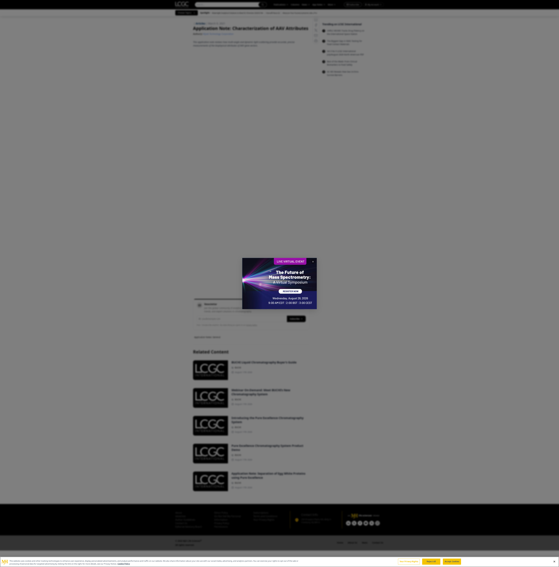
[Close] (554, 561)
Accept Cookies (452, 561)
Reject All (431, 561)
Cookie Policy (123, 563)
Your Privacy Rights (409, 561)
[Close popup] (313, 262)
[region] (279, 562)
